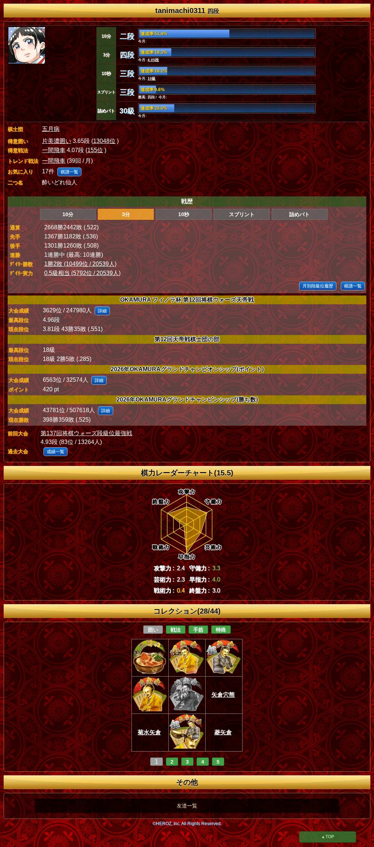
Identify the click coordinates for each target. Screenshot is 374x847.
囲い (153, 630)
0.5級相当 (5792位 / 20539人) (82, 273)
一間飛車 (53, 150)
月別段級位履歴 (317, 286)
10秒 (183, 214)
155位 (95, 150)
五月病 (51, 129)
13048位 (104, 141)
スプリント (242, 214)
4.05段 (153, 60)
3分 (126, 214)
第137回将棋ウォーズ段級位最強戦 (86, 433)
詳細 (102, 310)
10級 (152, 78)
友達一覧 (187, 806)
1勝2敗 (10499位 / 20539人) (80, 264)
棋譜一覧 (69, 171)
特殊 (221, 630)
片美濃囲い (56, 141)
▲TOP (327, 836)
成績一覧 (55, 451)
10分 (67, 214)
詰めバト (299, 214)
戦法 (176, 630)
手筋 (198, 630)
